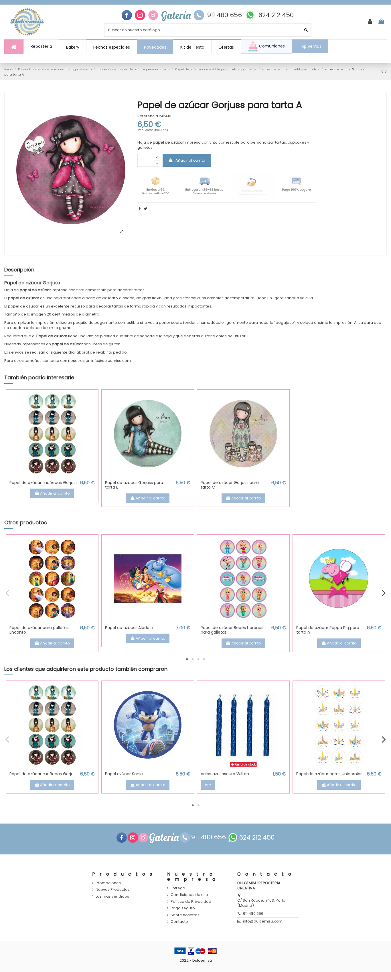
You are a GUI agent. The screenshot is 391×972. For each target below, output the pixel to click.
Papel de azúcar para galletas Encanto (39, 630)
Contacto (179, 921)
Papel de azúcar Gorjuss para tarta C (230, 485)
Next (383, 593)
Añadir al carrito (190, 160)
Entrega (178, 888)
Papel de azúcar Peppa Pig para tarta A (327, 630)
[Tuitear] (145, 208)
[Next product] (386, 72)
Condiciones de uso (189, 894)
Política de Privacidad (191, 901)
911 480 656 (224, 15)
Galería (176, 15)
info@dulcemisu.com (263, 921)
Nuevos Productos (113, 889)
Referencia (147, 116)
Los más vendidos (112, 896)
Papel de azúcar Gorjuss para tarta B (134, 485)
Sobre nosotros (185, 915)
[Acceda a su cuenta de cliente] (370, 22)
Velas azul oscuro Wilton (225, 774)
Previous (7, 593)
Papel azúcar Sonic (124, 774)
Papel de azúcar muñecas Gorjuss (43, 482)
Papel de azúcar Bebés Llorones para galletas (232, 630)
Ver (208, 784)
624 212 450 (276, 15)
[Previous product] (383, 72)
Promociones (108, 883)
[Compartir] (140, 208)
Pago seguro (183, 908)
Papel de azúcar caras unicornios (329, 774)
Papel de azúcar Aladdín (129, 627)
